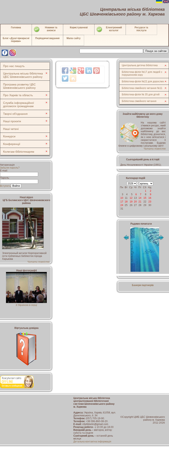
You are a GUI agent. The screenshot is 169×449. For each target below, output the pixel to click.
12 (131, 197)
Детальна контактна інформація (92, 441)
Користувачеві (79, 27)
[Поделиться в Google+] (80, 70)
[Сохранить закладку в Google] (73, 70)
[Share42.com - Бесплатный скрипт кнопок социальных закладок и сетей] (73, 78)
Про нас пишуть (14, 66)
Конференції (11, 144)
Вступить (5, 185)
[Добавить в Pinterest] (96, 70)
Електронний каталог (114, 29)
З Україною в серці (26, 305)
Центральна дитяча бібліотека (140, 65)
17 (121, 201)
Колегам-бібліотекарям (18, 151)
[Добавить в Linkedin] (88, 70)
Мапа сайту (74, 38)
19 (131, 201)
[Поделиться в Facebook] (65, 70)
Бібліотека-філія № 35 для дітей (141, 94)
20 (135, 201)
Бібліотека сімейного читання (139, 101)
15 (144, 197)
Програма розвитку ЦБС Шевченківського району (19, 86)
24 (121, 205)
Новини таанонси (51, 29)
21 (139, 201)
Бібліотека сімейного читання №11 (142, 88)
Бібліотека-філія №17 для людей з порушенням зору (142, 73)
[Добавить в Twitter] (65, 78)
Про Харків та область (18, 95)
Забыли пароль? (10, 167)
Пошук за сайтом (156, 51)
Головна (16, 27)
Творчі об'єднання (15, 113)
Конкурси (9, 136)
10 (121, 197)
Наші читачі (11, 129)
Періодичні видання (47, 38)
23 (149, 201)
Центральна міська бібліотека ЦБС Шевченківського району (23, 75)
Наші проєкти (12, 121)
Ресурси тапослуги (141, 29)
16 (149, 197)
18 (126, 201)
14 (139, 197)
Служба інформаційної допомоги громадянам (18, 104)
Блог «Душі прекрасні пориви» (16, 40)
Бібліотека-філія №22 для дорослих (143, 81)
